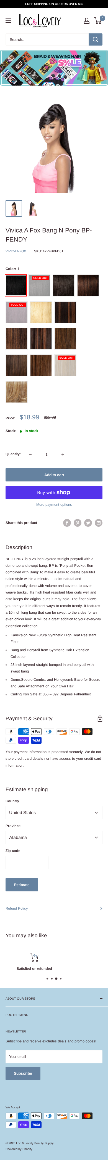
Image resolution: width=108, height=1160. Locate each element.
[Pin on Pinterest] (77, 523)
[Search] (95, 39)
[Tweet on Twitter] (88, 523)
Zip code (13, 851)
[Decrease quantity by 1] (30, 454)
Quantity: (13, 454)
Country (12, 801)
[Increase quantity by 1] (63, 454)
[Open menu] (8, 20)
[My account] (86, 21)
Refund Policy (17, 908)
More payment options (54, 504)
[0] (97, 20)
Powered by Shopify (19, 1149)
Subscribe (23, 1073)
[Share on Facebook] (67, 523)
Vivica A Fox (16, 251)
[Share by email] (98, 523)
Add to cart (54, 475)
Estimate (22, 885)
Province (13, 826)
